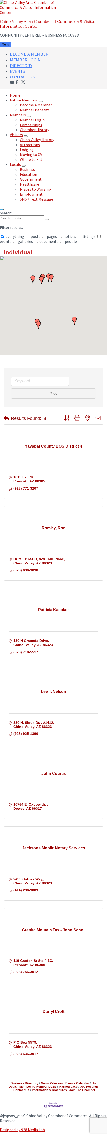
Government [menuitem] (31, 179)
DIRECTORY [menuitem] (21, 65)
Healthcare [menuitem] (29, 184)
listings (89, 236)
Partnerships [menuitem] (31, 124)
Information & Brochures (49, 1090)
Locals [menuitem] (15, 164)
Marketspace (68, 1086)
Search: (6, 212)
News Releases (52, 1083)
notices (70, 236)
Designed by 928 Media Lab (22, 1129)
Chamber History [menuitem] (34, 129)
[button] (51, 278)
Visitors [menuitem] (16, 134)
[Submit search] (47, 219)
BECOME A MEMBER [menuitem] (29, 54)
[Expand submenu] (41, 101)
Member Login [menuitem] (32, 119)
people (70, 241)
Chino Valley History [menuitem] (37, 139)
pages (52, 236)
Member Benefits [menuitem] (35, 109)
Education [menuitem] (28, 174)
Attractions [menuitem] (30, 144)
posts (35, 236)
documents (49, 241)
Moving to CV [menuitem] (31, 154)
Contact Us (21, 1090)
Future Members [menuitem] (24, 100)
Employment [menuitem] (31, 194)
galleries (25, 241)
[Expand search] (2, 209)
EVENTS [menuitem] (17, 71)
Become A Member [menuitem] (36, 104)
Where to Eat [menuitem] (31, 159)
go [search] (55, 393)
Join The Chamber (82, 1090)
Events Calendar (77, 1083)
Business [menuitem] (27, 169)
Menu (5, 44)
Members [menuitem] (18, 114)
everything (15, 236)
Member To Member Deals (37, 1086)
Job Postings (89, 1086)
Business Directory (24, 1083)
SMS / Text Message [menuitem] (36, 199)
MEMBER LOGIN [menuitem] (25, 60)
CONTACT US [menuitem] (22, 77)
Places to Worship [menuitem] (35, 189)
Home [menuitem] (15, 95)
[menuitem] (28, 82)
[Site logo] (31, 12)
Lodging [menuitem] (27, 149)
